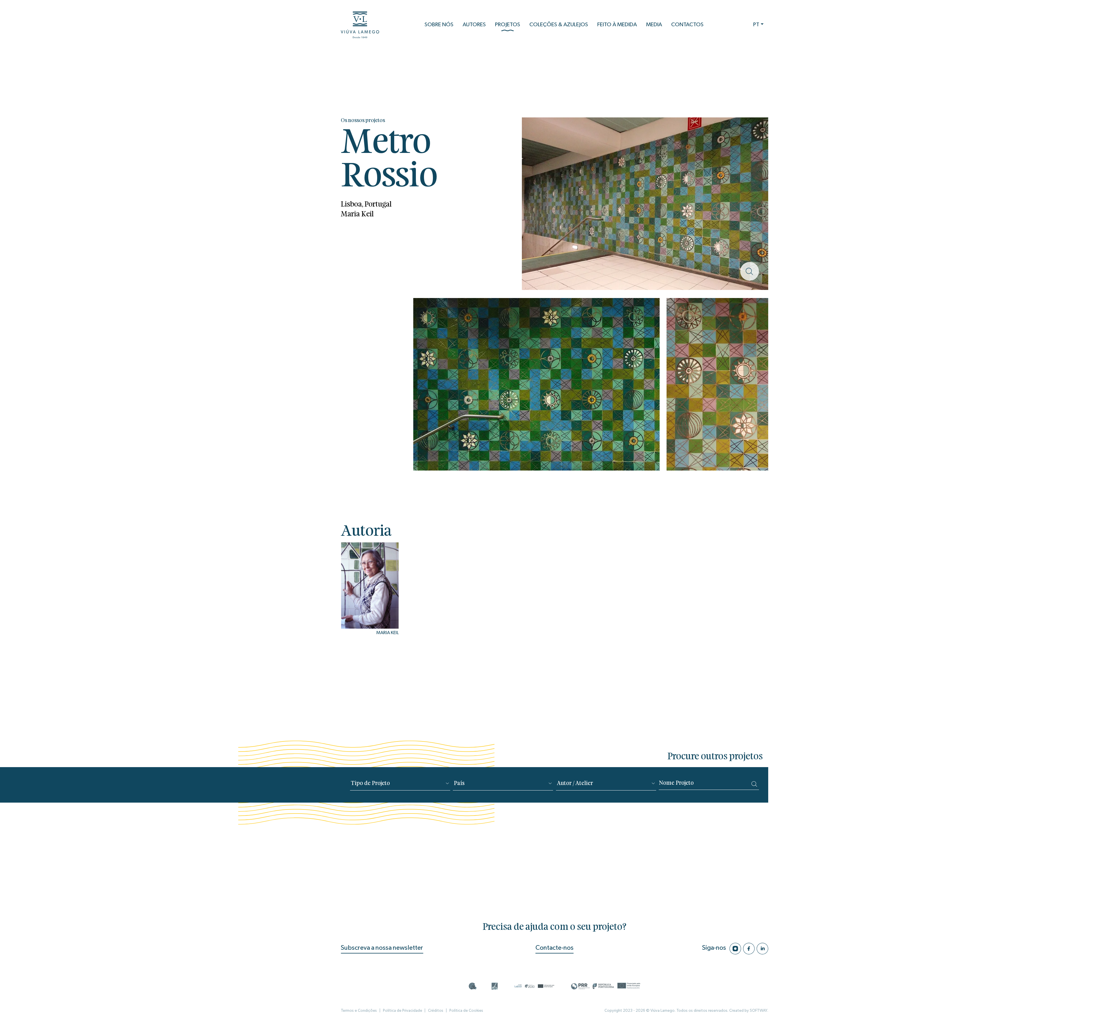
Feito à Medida (617, 24)
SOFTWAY (758, 1011)
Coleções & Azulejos (558, 24)
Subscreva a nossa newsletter (382, 948)
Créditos (435, 1011)
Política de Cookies (466, 1011)
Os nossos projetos (363, 120)
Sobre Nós (439, 24)
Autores (474, 24)
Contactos (687, 24)
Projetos (507, 24)
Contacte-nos (554, 948)
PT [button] (756, 24)
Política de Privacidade (402, 1011)
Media (654, 24)
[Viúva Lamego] (360, 25)
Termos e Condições (359, 1011)
